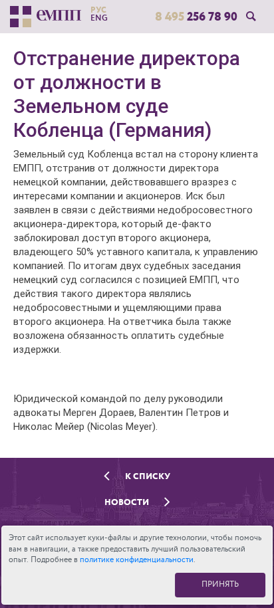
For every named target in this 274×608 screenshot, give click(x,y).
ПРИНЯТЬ (220, 584)
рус (98, 10)
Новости (127, 502)
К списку (146, 476)
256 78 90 (196, 16)
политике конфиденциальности (137, 559)
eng (99, 18)
